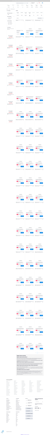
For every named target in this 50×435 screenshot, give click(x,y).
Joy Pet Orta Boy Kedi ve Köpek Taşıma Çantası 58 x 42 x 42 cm (29, 63)
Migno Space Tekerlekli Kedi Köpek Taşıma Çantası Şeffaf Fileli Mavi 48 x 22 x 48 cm (39, 345)
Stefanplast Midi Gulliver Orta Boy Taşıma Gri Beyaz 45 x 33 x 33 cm (20, 80)
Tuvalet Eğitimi (23, 393)
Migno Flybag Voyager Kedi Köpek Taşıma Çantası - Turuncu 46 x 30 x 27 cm (20, 163)
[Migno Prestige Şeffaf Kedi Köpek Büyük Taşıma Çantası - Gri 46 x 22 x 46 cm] (29, 338)
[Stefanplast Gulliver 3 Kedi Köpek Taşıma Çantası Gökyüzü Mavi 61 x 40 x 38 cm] (29, 90)
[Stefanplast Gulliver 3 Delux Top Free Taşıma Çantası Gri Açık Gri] (39, 90)
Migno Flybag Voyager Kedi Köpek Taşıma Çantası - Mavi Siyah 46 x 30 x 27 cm (29, 163)
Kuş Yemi (30, 381)
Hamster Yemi (30, 388)
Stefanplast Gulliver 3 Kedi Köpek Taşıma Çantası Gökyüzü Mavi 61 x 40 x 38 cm (29, 96)
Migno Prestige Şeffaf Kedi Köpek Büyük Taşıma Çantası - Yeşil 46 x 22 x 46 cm (20, 312)
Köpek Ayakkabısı (23, 388)
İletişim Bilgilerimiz (8, 400)
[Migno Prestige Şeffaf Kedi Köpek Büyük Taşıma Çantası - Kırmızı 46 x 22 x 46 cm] (20, 338)
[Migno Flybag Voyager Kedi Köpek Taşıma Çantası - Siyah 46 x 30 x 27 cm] (20, 189)
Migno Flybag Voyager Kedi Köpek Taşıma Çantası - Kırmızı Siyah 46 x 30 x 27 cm (29, 179)
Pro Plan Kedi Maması (39, 381)
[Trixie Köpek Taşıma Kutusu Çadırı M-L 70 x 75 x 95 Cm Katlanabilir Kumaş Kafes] (39, 24)
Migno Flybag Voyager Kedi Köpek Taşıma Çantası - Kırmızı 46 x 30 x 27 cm (39, 146)
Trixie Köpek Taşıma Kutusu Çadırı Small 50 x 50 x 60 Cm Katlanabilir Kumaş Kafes (29, 30)
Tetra (16, 416)
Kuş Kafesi (7, 416)
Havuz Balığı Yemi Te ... (11, 82)
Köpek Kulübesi (23, 381)
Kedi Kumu (15, 381)
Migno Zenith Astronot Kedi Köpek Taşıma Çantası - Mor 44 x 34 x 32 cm (29, 196)
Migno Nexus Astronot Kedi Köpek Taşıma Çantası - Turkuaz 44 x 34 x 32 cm (20, 262)
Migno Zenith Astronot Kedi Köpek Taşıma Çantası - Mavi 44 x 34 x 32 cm (20, 229)
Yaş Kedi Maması (15, 392)
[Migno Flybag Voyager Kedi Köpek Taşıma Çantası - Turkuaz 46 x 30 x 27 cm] (39, 156)
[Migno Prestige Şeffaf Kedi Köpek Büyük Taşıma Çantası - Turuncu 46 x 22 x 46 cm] (29, 305)
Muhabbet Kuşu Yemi (31, 382)
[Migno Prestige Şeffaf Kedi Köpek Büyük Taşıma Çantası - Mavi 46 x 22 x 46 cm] (39, 322)
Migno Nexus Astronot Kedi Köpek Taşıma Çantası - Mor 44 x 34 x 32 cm (39, 229)
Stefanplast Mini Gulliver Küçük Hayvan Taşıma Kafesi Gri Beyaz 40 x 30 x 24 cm (39, 80)
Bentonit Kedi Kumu (15, 382)
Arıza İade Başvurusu (8, 402)
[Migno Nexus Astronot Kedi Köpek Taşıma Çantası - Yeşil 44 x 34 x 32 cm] (29, 239)
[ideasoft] (22, 434)
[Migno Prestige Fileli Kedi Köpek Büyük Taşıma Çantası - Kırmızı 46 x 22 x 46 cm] (39, 289)
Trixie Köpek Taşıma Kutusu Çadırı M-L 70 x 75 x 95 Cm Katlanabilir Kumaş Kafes (39, 30)
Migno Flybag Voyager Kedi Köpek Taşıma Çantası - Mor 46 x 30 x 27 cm (20, 146)
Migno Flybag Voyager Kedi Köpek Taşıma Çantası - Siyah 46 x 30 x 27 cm (20, 196)
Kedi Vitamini (15, 393)
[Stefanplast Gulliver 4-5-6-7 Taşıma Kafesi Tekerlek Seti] (20, 24)
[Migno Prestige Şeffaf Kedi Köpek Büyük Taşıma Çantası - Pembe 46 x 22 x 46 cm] (29, 322)
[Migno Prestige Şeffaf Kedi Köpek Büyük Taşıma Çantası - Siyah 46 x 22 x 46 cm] (20, 322)
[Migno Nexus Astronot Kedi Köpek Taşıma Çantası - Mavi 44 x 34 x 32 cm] (39, 239)
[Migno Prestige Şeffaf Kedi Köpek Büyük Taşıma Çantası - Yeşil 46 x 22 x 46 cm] (20, 305)
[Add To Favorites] (23, 20)
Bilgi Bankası (17, 401)
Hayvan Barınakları (17, 402)
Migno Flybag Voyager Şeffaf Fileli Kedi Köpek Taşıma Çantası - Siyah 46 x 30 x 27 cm (29, 130)
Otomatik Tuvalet (15, 394)
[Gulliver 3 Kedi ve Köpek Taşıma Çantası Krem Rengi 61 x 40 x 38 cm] (39, 57)
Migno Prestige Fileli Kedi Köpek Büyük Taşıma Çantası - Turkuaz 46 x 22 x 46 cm (39, 279)
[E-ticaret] (25, 434)
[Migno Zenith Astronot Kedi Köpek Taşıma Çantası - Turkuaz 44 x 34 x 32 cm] (29, 206)
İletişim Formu (7, 401)
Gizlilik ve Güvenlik (8, 405)
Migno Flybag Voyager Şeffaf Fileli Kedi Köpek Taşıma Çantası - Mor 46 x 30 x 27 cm (20, 113)
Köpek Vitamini (23, 392)
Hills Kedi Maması (38, 383)
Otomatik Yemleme (8, 389)
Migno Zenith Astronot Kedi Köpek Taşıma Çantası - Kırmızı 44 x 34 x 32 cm (29, 229)
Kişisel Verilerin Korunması (8, 406)
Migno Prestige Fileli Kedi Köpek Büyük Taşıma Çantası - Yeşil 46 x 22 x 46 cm (29, 279)
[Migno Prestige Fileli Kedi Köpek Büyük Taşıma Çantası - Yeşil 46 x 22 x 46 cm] (29, 272)
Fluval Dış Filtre (38, 387)
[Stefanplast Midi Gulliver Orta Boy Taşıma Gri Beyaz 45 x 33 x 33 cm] (20, 73)
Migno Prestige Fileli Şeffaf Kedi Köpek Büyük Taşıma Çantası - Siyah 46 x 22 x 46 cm (20, 279)
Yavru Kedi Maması (15, 387)
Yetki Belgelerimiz (8, 407)
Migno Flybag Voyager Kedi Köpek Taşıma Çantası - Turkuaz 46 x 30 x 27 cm (39, 163)
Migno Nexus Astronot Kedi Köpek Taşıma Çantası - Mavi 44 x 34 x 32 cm (39, 245)
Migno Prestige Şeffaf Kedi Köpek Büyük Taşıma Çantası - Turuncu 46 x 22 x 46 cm (29, 312)
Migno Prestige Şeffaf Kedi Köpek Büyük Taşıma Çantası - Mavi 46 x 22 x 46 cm (39, 328)
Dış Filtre (7, 421)
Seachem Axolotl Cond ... (10, 101)
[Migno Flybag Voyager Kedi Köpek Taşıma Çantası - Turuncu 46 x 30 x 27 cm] (20, 156)
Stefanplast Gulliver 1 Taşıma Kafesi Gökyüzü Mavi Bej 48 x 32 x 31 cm (29, 47)
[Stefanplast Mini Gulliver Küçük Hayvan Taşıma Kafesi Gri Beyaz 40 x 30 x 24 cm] (39, 73)
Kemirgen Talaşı (30, 389)
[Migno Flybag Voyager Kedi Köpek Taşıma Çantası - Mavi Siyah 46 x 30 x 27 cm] (29, 156)
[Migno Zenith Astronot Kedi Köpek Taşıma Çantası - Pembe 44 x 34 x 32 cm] (39, 189)
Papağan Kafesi (30, 383)
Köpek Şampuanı (23, 389)
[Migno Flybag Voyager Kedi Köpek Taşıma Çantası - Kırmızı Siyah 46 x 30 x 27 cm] (29, 173)
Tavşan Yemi (7, 417)
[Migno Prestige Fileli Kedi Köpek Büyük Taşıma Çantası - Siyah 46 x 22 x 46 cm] (20, 289)
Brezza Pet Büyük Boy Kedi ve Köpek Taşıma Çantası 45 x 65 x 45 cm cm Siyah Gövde (39, 47)
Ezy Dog (16, 421)
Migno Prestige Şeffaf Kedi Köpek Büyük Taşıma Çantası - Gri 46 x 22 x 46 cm (29, 345)
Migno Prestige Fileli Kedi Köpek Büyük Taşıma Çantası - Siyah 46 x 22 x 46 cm (20, 295)
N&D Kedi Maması (38, 382)
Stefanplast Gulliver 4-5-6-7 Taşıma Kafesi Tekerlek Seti (20, 30)
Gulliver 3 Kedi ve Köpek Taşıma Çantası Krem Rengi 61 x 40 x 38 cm (39, 63)
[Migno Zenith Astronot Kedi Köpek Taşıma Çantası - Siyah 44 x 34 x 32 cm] (39, 206)
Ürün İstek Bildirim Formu (18, 407)
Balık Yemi (7, 381)
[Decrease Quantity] (17, 34)
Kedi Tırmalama (15, 389)
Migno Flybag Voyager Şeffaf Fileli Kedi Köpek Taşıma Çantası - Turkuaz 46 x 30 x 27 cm (39, 113)
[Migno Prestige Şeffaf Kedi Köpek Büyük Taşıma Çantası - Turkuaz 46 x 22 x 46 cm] (39, 305)
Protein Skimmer (7, 383)
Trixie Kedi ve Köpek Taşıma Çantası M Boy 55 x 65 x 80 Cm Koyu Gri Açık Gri (20, 47)
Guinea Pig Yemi (30, 387)
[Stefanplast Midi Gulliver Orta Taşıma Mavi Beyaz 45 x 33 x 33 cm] (20, 90)
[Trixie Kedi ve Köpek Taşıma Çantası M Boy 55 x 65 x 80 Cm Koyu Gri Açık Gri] (20, 40)
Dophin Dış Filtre (38, 388)
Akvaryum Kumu (7, 393)
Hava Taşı (7, 388)
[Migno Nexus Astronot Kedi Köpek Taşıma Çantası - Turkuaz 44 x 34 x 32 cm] (20, 256)
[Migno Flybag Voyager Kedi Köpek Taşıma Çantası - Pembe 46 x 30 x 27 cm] (29, 140)
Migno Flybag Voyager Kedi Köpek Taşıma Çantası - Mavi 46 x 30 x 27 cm (20, 179)
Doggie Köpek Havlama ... (10, 54)
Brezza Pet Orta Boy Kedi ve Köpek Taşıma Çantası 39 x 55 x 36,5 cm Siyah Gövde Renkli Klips (20, 63)
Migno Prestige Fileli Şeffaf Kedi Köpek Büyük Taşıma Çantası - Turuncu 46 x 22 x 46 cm (39, 262)
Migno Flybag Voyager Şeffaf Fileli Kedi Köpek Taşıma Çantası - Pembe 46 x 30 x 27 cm (29, 113)
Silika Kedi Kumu (15, 383)
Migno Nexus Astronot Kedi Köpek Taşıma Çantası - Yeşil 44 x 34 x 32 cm (29, 245)
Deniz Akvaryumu (7, 382)
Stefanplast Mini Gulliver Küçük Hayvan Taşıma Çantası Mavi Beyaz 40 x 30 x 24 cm (29, 80)
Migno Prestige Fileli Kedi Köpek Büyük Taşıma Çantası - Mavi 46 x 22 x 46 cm (29, 295)
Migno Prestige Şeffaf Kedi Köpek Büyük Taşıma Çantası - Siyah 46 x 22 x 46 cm (20, 328)
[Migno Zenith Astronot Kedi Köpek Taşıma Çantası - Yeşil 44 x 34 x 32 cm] (20, 206)
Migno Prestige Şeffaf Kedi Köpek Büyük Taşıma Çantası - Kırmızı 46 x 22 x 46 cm (20, 345)
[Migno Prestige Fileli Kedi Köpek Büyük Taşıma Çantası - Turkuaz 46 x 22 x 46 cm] (39, 272)
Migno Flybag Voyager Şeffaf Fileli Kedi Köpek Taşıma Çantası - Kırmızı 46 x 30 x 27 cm (20, 130)
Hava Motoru (7, 387)
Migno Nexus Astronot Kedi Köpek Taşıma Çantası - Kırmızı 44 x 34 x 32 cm (29, 262)
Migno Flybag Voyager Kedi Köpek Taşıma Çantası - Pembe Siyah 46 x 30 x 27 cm (39, 179)
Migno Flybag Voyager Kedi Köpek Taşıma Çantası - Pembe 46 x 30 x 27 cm (29, 146)
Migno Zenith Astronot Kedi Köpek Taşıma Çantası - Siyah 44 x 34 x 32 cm (39, 212)
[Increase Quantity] (19, 34)
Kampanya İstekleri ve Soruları (18, 406)
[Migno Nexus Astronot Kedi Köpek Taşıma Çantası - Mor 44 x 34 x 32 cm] (39, 222)
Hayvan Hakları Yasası (18, 405)
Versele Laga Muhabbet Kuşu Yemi (40, 389)
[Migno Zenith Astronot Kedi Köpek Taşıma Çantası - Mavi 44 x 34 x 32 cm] (20, 222)
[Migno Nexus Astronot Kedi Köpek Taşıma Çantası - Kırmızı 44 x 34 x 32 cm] (29, 256)
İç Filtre (7, 422)
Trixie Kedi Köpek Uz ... (11, 73)
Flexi (16, 422)
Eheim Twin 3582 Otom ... (10, 35)
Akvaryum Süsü (7, 394)
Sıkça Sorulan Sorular (18, 400)
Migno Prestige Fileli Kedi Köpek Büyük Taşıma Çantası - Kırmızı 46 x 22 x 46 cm (39, 295)
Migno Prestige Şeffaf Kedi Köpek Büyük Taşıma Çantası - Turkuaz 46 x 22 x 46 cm (39, 312)
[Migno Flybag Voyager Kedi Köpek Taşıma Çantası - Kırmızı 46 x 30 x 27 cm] (39, 140)
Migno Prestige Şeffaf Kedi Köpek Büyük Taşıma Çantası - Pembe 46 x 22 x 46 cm (29, 328)
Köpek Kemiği (23, 394)
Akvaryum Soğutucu (8, 392)
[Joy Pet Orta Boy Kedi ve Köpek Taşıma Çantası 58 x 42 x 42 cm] (29, 57)
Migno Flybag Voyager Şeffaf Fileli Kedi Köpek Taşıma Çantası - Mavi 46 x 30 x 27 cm (39, 130)
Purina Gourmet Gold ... (10, 120)
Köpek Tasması (23, 382)
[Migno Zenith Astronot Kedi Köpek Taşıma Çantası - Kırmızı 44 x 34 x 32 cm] (29, 222)
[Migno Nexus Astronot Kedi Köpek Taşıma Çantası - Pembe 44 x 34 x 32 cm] (20, 239)
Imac (16, 423)
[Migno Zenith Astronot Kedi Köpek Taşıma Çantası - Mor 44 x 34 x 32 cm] (29, 189)
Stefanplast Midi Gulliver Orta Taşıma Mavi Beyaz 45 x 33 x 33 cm (20, 96)
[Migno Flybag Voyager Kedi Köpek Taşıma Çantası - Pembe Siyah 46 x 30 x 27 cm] (39, 173)
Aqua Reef (17, 413)
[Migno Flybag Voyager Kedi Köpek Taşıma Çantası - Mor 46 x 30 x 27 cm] (20, 140)
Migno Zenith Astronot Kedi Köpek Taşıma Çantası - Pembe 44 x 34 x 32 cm (39, 196)
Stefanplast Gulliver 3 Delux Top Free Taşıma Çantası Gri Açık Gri (39, 96)
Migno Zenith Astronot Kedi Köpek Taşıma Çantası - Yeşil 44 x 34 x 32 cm (20, 212)
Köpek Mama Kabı (23, 383)
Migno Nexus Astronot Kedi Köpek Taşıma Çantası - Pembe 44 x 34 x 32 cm (20, 245)
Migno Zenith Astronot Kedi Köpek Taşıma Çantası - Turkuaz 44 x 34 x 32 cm (29, 212)
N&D (16, 418)
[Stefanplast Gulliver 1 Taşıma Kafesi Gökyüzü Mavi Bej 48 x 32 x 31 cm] (29, 40)
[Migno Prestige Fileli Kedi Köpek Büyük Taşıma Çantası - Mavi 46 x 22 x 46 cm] (29, 289)
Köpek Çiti (22, 387)
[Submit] (43, 401)
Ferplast (16, 417)
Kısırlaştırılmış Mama (16, 388)
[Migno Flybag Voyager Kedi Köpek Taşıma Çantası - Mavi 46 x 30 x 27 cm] (20, 173)
